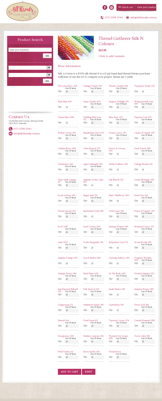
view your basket (146, 7)
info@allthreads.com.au (143, 17)
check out (127, 7)
